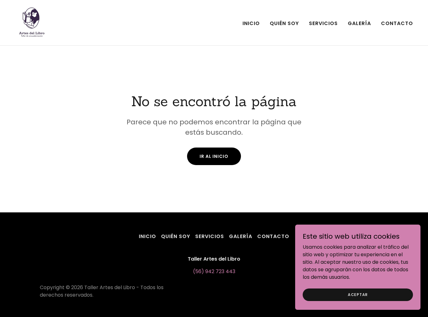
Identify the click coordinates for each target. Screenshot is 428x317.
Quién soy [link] (284, 23)
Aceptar (358, 294)
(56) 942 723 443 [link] (214, 271)
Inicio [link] (251, 23)
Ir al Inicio (214, 156)
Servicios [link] (323, 23)
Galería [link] (359, 23)
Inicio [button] (147, 236)
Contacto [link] (397, 23)
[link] (32, 22)
